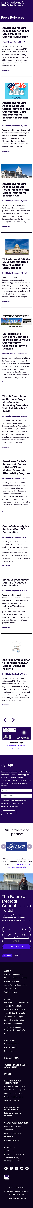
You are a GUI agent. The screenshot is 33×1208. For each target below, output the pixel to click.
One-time (7, 956)
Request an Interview (12, 1044)
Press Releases (9, 1051)
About (7, 971)
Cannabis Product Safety (13, 1006)
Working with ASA (10, 992)
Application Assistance (13, 1093)
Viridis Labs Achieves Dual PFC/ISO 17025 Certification (15, 582)
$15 (24, 935)
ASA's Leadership (10, 988)
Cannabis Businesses (12, 1140)
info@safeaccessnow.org (14, 1154)
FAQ (5, 1033)
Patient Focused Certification (12, 1082)
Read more (6, 70)
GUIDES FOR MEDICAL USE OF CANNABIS (15, 1066)
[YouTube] (21, 1168)
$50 (9, 929)
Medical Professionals (12, 1133)
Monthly (17, 956)
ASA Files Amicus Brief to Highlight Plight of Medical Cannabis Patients (16, 664)
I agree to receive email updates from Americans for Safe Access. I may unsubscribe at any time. (14, 803)
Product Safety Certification (14, 1097)
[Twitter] (6, 1168)
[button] (3, 846)
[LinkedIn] (27, 1168)
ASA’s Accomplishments (13, 974)
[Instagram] (16, 1168)
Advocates (8, 1130)
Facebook (12, 746)
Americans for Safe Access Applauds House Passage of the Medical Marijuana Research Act (15, 189)
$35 (24, 929)
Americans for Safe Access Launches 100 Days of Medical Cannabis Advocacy (15, 32)
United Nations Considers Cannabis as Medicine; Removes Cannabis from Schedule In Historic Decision (16, 341)
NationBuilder (21, 1198)
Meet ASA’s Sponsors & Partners (16, 978)
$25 (9, 935)
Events (7, 1074)
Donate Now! (16, 946)
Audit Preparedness (11, 1100)
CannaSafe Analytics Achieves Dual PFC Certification (15, 529)
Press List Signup (10, 1047)
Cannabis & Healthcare (13, 1024)
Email (21, 1187)
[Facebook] (11, 1168)
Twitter (22, 746)
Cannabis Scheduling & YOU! (15, 1013)
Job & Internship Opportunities (15, 985)
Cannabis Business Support (14, 1090)
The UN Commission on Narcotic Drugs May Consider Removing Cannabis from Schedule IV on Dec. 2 (15, 403)
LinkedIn (17, 748)
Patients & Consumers (12, 1126)
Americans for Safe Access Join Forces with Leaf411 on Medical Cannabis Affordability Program (16, 467)
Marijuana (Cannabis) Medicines (16, 1002)
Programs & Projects (12, 981)
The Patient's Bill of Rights (13, 1017)
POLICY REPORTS (11, 1058)
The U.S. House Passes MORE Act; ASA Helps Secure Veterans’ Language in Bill (16, 263)
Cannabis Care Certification (11, 1108)
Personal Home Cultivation (14, 1020)
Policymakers (9, 1137)
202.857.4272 (9, 1151)
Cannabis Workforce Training (15, 1086)
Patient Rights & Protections (14, 1009)
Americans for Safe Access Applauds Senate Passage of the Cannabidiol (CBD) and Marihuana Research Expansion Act (16, 111)
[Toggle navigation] (4, 9)
